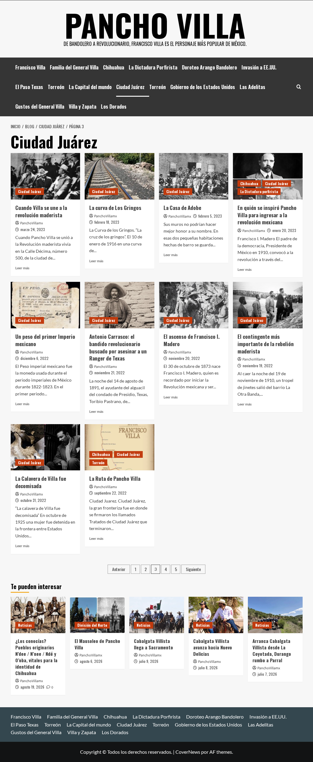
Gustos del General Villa (39, 106)
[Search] (299, 86)
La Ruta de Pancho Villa (114, 478)
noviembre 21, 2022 (109, 372)
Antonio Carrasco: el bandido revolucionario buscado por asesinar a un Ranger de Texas (118, 347)
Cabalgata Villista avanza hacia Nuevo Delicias (212, 647)
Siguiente (193, 569)
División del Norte (92, 625)
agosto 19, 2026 (32, 686)
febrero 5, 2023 (210, 216)
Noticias (25, 625)
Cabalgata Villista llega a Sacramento (153, 644)
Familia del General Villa (74, 67)
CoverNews (187, 752)
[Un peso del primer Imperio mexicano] (45, 305)
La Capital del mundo (90, 87)
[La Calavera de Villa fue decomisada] (45, 447)
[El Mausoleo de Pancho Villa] (97, 615)
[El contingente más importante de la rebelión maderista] (268, 305)
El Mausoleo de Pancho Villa (97, 644)
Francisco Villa (30, 67)
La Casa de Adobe (182, 207)
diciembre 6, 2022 (34, 358)
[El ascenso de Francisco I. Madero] (194, 305)
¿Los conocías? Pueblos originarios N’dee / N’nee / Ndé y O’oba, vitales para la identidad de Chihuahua (36, 656)
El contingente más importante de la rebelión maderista (266, 344)
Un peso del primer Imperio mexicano (45, 340)
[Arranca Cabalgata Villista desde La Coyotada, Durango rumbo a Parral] (275, 615)
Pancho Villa (154, 24)
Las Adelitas (252, 87)
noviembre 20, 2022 (184, 358)
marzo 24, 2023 (32, 229)
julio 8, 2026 (208, 667)
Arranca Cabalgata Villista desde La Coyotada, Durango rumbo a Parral (271, 650)
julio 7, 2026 (267, 674)
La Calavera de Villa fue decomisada (40, 482)
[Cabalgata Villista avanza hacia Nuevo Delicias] (216, 615)
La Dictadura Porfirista (153, 67)
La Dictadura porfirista (259, 191)
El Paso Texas (29, 87)
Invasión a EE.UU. (258, 67)
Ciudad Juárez (130, 87)
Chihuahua (113, 67)
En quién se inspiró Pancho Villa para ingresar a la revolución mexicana (267, 215)
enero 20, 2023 (284, 230)
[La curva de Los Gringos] (119, 176)
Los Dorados (114, 106)
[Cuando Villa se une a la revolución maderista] (45, 176)
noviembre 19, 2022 (258, 365)
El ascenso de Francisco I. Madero (191, 340)
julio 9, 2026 (148, 661)
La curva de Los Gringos (115, 207)
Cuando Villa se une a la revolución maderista (41, 211)
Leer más (22, 268)
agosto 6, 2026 (91, 661)
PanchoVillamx (31, 223)
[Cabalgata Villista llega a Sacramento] (156, 615)
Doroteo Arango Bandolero (209, 67)
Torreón (56, 87)
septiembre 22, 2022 (110, 492)
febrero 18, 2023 (106, 222)
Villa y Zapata (82, 106)
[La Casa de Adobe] (194, 176)
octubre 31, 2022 (33, 500)
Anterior (118, 569)
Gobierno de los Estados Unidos (202, 87)
